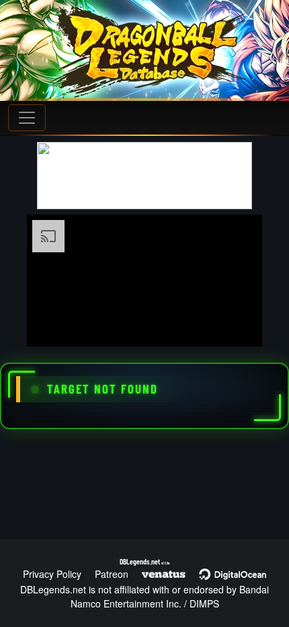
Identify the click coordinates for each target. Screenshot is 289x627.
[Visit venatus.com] (236, 325)
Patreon (111, 574)
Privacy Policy (52, 574)
